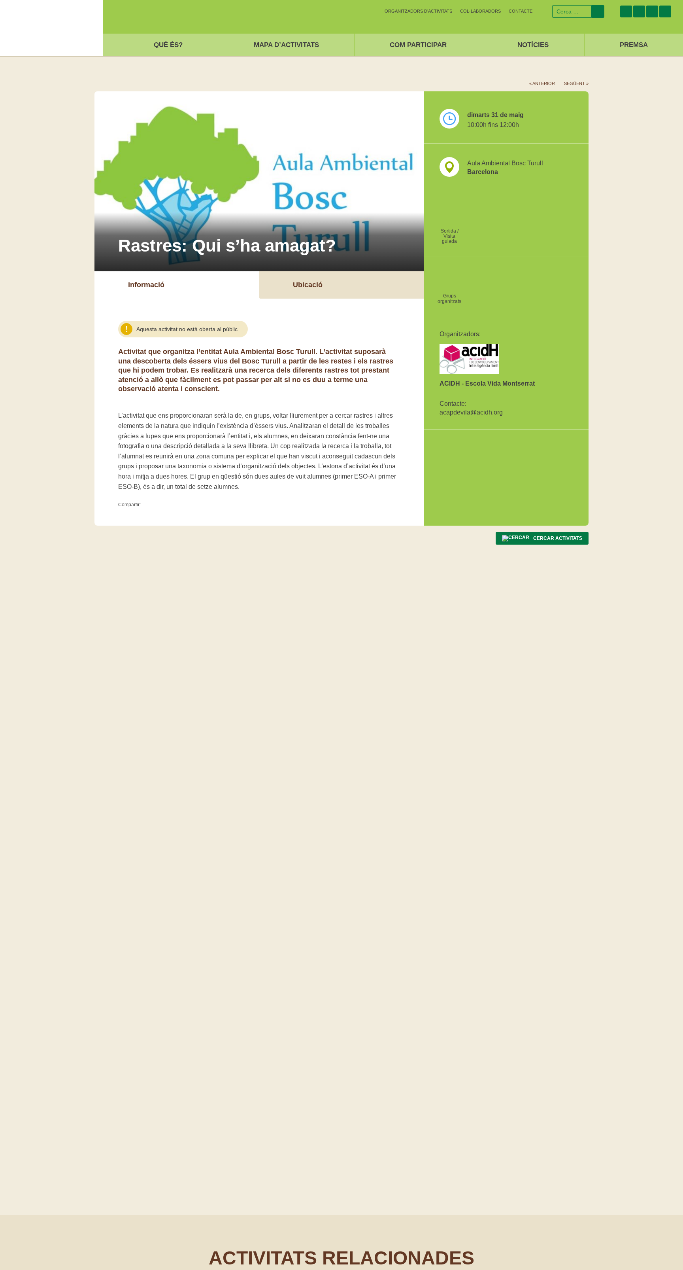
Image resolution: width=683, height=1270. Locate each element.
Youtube (665, 11)
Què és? (168, 45)
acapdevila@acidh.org (471, 412)
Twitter (639, 11)
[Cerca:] (572, 11)
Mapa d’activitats (286, 45)
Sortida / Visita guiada (449, 236)
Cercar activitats (557, 538)
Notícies (533, 45)
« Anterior (542, 83)
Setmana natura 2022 (51, 26)
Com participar (418, 45)
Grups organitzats (449, 298)
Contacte (520, 11)
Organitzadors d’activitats (418, 11)
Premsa (634, 45)
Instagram (652, 11)
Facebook (626, 11)
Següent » (576, 83)
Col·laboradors (480, 11)
